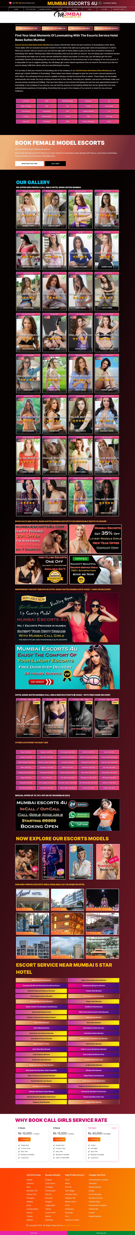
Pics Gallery (31, 9)
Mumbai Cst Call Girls (88, 778)
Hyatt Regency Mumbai (41, 1054)
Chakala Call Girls (26, 783)
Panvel (30, 1213)
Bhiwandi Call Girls (109, 778)
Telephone (24, 1139)
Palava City (31, 1194)
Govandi (48, 1198)
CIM (46, 106)
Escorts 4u (72, 3)
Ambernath (93, 1209)
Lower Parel (50, 1213)
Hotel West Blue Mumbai (41, 1049)
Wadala (30, 1202)
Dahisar (30, 1220)
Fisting (88, 106)
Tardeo (30, 1216)
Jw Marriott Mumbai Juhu (93, 1060)
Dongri (91, 1191)
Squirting (26, 121)
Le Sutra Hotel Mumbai (94, 1065)
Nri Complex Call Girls (46, 783)
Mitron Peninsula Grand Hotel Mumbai (41, 1076)
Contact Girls (119, 9)
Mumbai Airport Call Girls (67, 783)
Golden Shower (88, 111)
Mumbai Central (95, 1198)
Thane (60, 9)
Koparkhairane (95, 1187)
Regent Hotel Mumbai (93, 1102)
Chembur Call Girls (46, 757)
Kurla (29, 1205)
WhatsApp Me (101, 1233)
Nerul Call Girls (26, 752)
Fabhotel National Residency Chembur (41, 991)
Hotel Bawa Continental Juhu (93, 1028)
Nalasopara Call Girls (26, 772)
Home (16, 9)
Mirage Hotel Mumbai (93, 1070)
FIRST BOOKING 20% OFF (28, 28)
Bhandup (69, 1213)
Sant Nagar (70, 1191)
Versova (30, 1183)
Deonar (48, 1194)
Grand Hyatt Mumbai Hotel (41, 1012)
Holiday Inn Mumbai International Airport (41, 1017)
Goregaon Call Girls (47, 767)
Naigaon (48, 1202)
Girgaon (48, 1180)
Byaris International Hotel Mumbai (94, 980)
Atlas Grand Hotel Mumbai (41, 980)
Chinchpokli (50, 1191)
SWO (67, 121)
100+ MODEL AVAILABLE (81, 28)
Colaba (104, 9)
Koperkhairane (95, 1216)
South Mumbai (95, 1194)
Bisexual (88, 101)
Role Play (109, 116)
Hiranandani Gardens (98, 1205)
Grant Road (50, 1183)
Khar (29, 1187)
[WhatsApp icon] (100, 3)
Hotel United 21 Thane (41, 1044)
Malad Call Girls (67, 767)
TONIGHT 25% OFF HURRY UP (54, 28)
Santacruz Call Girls (109, 783)
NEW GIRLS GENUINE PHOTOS (107, 28)
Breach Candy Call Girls (88, 757)
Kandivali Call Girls (88, 767)
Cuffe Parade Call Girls (26, 762)
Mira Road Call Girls (88, 772)
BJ (109, 101)
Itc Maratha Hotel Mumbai (41, 1060)
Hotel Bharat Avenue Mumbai (41, 1038)
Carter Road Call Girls (109, 757)
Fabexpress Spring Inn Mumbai (94, 985)
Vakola (48, 1209)
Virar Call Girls (47, 778)
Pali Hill (68, 1187)
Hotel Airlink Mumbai (41, 1023)
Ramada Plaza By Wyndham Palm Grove (41, 1097)
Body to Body (26, 106)
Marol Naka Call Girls (67, 788)
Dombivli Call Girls (46, 788)
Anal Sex (26, 101)
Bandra (75, 9)
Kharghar (30, 1198)
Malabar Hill (70, 1198)
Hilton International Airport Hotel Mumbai (93, 1012)
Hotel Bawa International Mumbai (41, 1033)
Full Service (26, 111)
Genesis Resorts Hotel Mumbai (41, 1001)
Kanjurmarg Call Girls (67, 772)
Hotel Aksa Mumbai (94, 1023)
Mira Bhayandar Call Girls (88, 783)
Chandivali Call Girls (47, 772)
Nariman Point (71, 1194)
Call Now (55, 163)
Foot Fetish (109, 106)
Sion (67, 1216)
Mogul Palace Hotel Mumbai (94, 1076)
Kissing (25, 116)
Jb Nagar (49, 1187)
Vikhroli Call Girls (88, 752)
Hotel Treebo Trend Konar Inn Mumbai (93, 1038)
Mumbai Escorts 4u (71, 1225)
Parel (67, 1180)
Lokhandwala (32, 1209)
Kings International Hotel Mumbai (41, 1065)
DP (67, 106)
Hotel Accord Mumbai (93, 1017)
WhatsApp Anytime (29, 163)
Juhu (89, 9)
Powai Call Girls (88, 788)
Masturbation (46, 116)
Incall (109, 121)
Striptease (46, 121)
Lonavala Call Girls (67, 762)
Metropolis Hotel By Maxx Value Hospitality (41, 1070)
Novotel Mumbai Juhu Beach (41, 1081)
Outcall (67, 116)
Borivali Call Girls (109, 767)
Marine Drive (70, 1202)
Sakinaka (93, 1183)
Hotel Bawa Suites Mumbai (93, 1033)
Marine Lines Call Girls (109, 762)
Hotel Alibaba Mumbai (41, 1028)
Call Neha (33, 1233)
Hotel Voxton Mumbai (93, 1044)
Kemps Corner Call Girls (46, 762)
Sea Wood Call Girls (67, 778)
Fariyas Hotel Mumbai (93, 991)
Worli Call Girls (26, 767)
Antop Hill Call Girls (67, 757)
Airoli (67, 1205)
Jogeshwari (50, 1205)
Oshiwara (49, 1220)
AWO (46, 101)
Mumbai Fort (32, 1191)
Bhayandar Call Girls (109, 772)
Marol (67, 1183)
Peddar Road (94, 1202)
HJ (109, 111)
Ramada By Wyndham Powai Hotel (93, 1091)
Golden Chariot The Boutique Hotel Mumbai (41, 1007)
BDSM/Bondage (67, 101)
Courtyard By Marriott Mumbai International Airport (41, 985)
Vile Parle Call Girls (26, 788)
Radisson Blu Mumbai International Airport (94, 1086)
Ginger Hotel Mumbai (93, 1001)
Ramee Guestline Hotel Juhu (93, 1097)
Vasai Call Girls (26, 778)
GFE (67, 111)
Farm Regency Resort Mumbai (41, 996)
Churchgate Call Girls (67, 752)
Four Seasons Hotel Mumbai (94, 996)
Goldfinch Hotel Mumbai (93, 1007)
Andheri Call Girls (26, 757)
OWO (88, 116)
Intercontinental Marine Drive (93, 1054)
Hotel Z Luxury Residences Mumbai (93, 1049)
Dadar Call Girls (109, 788)
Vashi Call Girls (109, 752)
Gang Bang (47, 111)
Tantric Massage (88, 121)
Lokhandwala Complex (98, 1180)
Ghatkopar (69, 1209)
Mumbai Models (45, 9)
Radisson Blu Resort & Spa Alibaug (41, 1091)
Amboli (92, 1213)
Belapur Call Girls (47, 752)
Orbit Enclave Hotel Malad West (93, 1081)
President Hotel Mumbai (41, 1086)
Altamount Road (72, 1220)
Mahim (48, 1216)
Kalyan (29, 1180)
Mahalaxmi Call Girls (88, 762)
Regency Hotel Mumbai (41, 1102)
